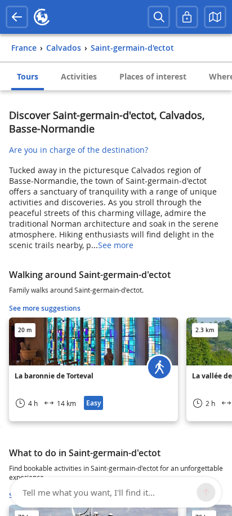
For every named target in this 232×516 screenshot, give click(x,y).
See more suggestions (45, 308)
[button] (215, 17)
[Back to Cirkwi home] (42, 17)
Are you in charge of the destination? (78, 149)
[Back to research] (17, 17)
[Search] (159, 17)
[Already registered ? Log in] (187, 17)
